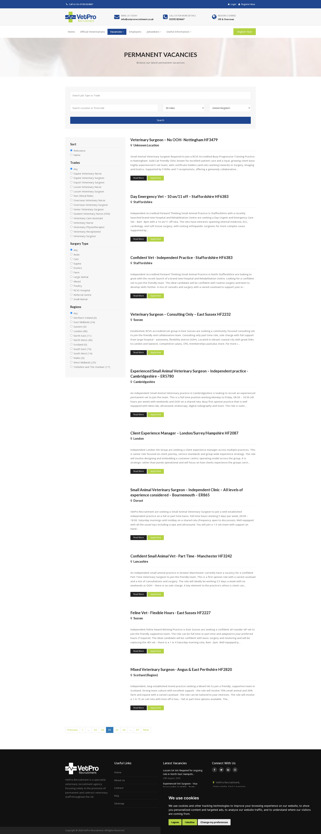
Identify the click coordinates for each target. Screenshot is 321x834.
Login (233, 4)
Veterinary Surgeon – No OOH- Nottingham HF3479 (174, 140)
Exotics (78, 268)
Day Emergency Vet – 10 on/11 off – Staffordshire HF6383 (179, 196)
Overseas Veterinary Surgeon (91, 204)
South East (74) (82, 349)
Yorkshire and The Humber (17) (92, 367)
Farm (76, 272)
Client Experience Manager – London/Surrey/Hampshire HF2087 (184, 433)
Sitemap (119, 803)
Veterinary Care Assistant (88, 218)
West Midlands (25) (85, 362)
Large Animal (81, 277)
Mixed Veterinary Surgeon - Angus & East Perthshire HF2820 (181, 669)
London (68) (80, 331)
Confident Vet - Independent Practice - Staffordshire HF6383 (181, 257)
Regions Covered (227, 15)
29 (95, 729)
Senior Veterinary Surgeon (89, 209)
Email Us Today (129, 15)
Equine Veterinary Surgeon (89, 178)
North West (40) (83, 340)
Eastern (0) (80, 326)
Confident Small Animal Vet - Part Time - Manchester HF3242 (181, 556)
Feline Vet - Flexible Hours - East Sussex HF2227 (170, 612)
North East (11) (82, 335)
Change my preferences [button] (214, 822)
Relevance (79, 150)
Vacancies (116, 31)
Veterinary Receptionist (87, 231)
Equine (77, 263)
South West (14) (83, 353)
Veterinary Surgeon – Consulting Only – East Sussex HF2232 (180, 314)
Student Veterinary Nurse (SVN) (92, 213)
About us (119, 780)
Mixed (77, 281)
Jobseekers (153, 31)
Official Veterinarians (92, 31)
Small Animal (80, 299)
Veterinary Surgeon (85, 236)
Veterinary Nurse (83, 222)
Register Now (248, 4)
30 (102, 729)
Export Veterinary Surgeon (89, 182)
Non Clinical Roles (83, 195)
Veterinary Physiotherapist (89, 227)
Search (160, 120)
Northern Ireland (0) (85, 317)
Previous (72, 729)
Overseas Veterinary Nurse (89, 200)
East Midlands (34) (84, 322)
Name (77, 155)
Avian (77, 254)
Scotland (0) (80, 344)
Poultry (78, 285)
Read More (138, 178)
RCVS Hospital (82, 290)
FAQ (116, 795)
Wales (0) (79, 358)
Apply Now (155, 178)
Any (76, 169)
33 (124, 729)
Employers (135, 31)
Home (71, 31)
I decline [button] (189, 822)
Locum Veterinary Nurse (87, 187)
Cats (76, 259)
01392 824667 (86, 4)
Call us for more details (182, 15)
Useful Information (178, 31)
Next (146, 729)
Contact (119, 787)
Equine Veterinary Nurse (88, 173)
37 (137, 729)
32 (116, 729)
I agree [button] (175, 822)
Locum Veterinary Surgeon (89, 191)
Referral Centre (82, 294)
